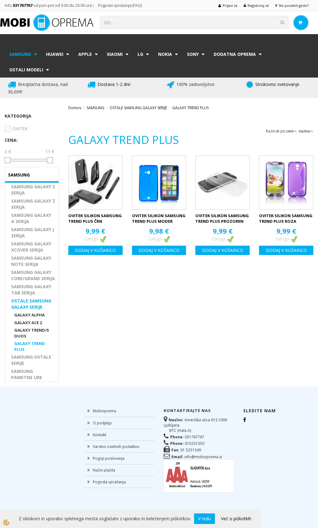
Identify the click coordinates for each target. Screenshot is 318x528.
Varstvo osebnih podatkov (116, 446)
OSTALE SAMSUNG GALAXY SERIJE (31, 304)
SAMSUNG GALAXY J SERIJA (32, 232)
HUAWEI (54, 54)
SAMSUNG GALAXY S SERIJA (33, 190)
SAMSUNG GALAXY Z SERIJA (33, 204)
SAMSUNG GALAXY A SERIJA (31, 218)
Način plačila (104, 470)
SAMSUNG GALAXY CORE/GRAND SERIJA (33, 275)
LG (140, 54)
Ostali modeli (26, 70)
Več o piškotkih (236, 518)
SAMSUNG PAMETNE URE (26, 374)
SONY (193, 54)
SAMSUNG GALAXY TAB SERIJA (31, 290)
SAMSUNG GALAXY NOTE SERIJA (31, 261)
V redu (204, 518)
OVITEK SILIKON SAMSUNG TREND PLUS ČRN (95, 218)
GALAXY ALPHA (29, 315)
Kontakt (99, 434)
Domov (74, 107)
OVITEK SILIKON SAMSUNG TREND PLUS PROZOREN (222, 218)
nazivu (304, 131)
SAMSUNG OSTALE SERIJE (31, 360)
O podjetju (102, 423)
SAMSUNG (20, 54)
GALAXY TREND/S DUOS (31, 333)
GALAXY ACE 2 (28, 322)
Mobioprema (104, 411)
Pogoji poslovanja (109, 458)
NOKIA (165, 54)
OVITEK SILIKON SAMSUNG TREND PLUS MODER (158, 218)
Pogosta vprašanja (109, 482)
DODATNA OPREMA (235, 54)
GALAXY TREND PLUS (29, 346)
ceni (289, 131)
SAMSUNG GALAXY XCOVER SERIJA (31, 247)
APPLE (85, 54)
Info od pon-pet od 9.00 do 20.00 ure (48, 5)
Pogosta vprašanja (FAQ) (120, 5)
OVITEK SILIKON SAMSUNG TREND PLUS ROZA (285, 218)
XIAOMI (115, 54)
